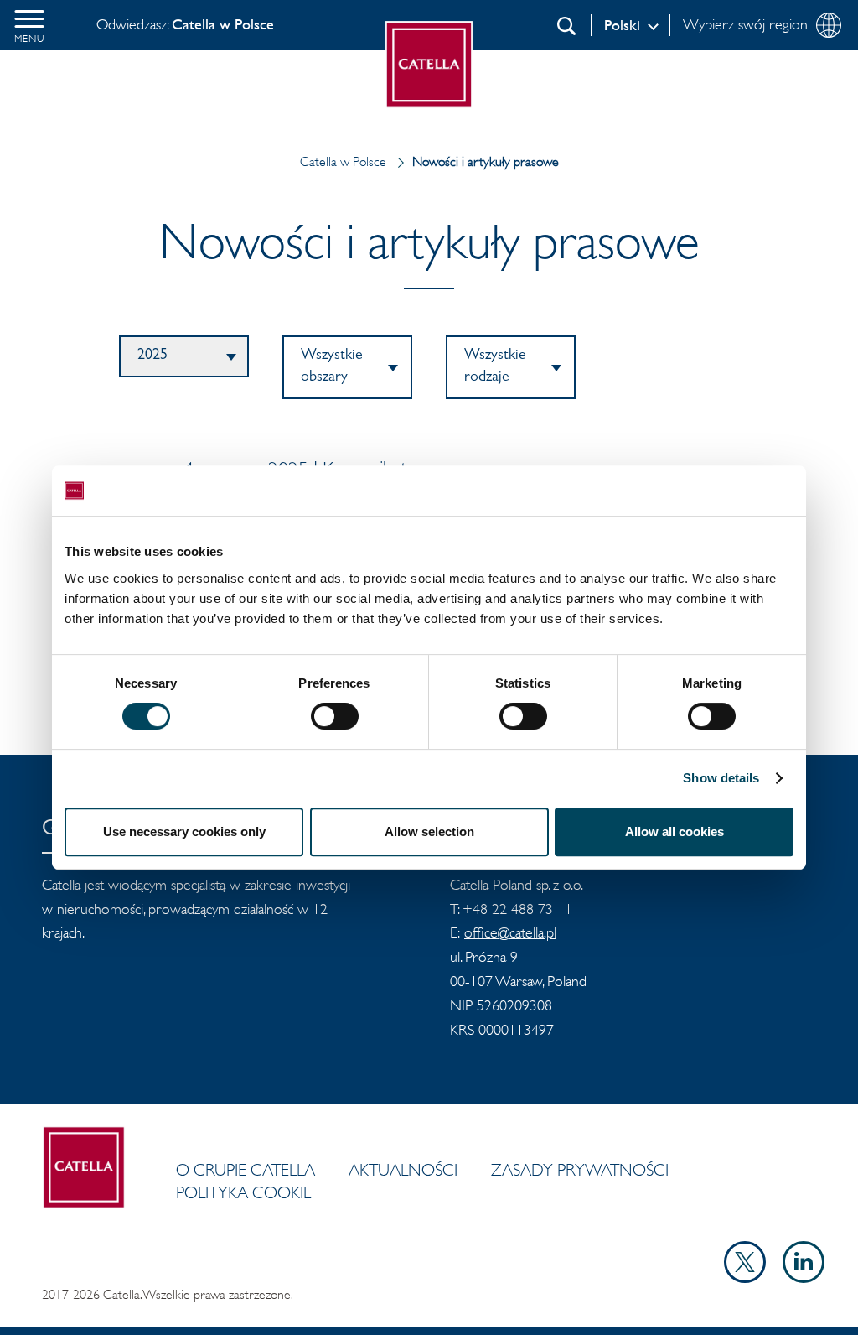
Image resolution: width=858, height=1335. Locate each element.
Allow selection (429, 831)
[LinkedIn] (803, 1278)
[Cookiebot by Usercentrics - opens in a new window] (720, 490)
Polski (622, 25)
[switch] (335, 716)
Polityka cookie (244, 1192)
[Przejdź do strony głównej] (429, 65)
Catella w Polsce (343, 161)
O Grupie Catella (245, 1170)
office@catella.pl (510, 932)
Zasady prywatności (580, 1170)
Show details (721, 778)
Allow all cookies (674, 831)
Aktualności (403, 1170)
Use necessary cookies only (184, 831)
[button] (29, 25)
